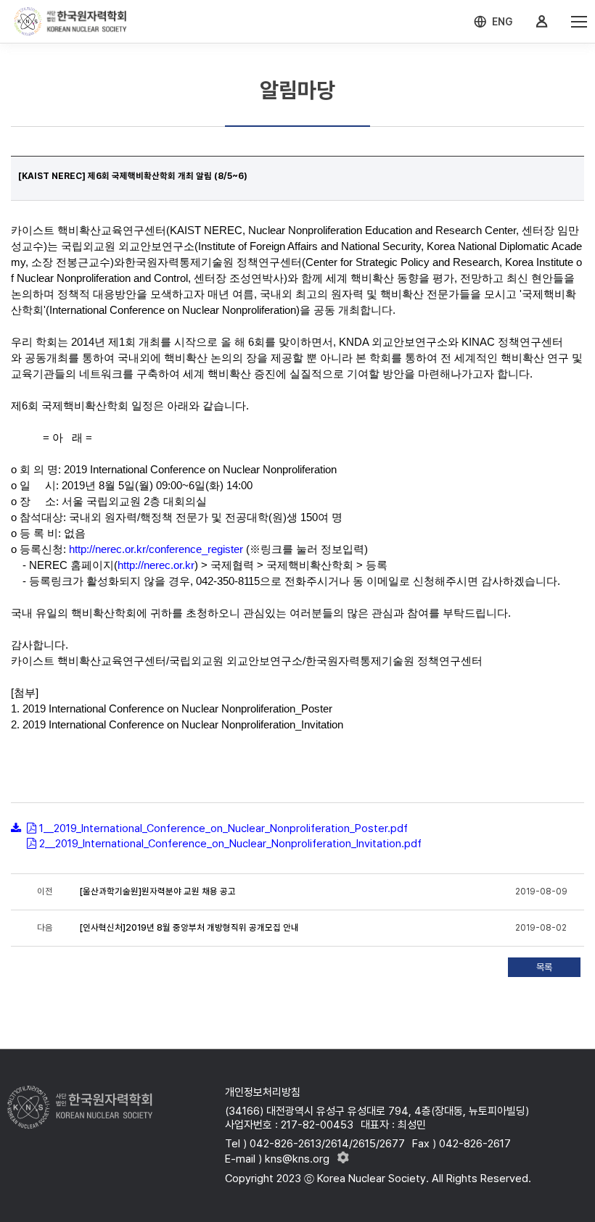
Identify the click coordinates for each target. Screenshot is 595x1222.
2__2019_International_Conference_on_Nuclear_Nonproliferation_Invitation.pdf (230, 843)
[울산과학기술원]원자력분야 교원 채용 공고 (158, 891)
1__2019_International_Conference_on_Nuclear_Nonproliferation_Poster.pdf (223, 828)
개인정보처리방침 (262, 1092)
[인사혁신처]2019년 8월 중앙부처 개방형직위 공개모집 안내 (189, 928)
